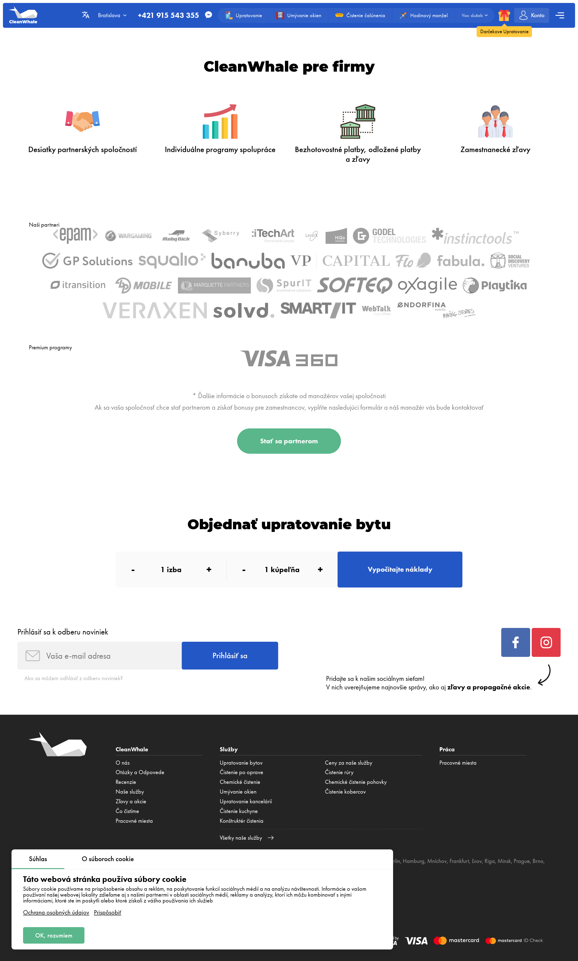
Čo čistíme (127, 810)
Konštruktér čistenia (241, 820)
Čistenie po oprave (241, 772)
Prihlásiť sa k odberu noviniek (62, 632)
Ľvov (477, 861)
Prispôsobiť (107, 912)
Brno (538, 861)
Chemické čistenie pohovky (356, 781)
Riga (490, 861)
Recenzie (126, 781)
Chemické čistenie (240, 781)
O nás (123, 762)
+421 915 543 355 (168, 15)
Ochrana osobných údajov (56, 912)
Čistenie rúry (339, 772)
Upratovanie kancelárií (246, 801)
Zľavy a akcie (131, 801)
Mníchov (437, 861)
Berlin (393, 861)
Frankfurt (459, 861)
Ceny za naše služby (348, 762)
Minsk (504, 861)
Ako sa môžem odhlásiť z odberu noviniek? (73, 678)
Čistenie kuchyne (239, 810)
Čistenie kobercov (345, 791)
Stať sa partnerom (289, 441)
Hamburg (413, 861)
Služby (229, 749)
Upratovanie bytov (241, 762)
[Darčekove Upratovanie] (504, 15)
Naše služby (130, 791)
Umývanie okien (238, 791)
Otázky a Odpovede (140, 772)
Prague (522, 861)
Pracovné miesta (134, 820)
